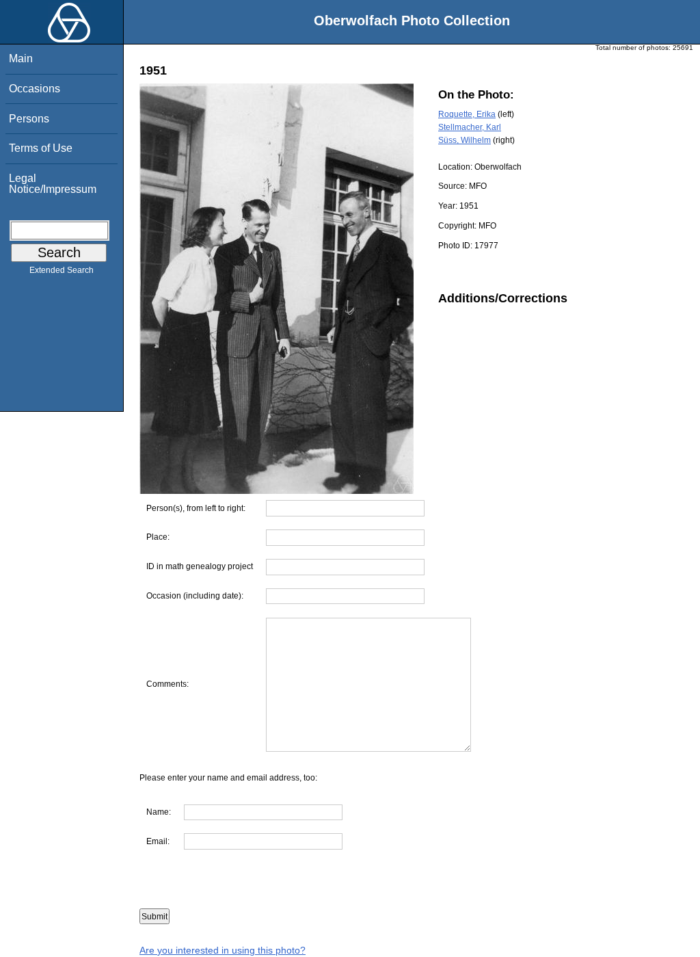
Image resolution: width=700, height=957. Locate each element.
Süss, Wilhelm (464, 140)
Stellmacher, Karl (469, 127)
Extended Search (61, 270)
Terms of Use (40, 148)
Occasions (34, 88)
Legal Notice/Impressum (52, 183)
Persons (29, 118)
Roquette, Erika (467, 114)
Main (21, 58)
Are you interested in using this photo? (222, 950)
